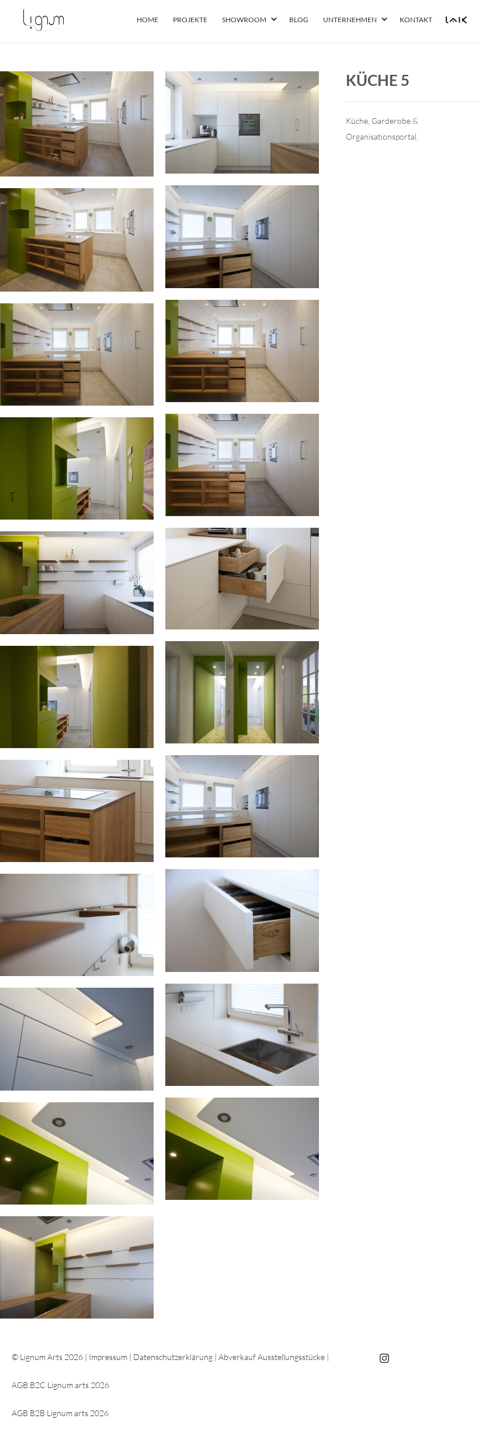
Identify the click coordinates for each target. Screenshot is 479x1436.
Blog (298, 19)
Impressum (108, 1357)
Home (147, 19)
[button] (274, 19)
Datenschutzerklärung (173, 1357)
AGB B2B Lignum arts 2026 (60, 1413)
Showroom (244, 19)
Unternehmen (350, 19)
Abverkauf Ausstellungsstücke (271, 1357)
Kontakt (416, 19)
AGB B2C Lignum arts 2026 (60, 1385)
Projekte (190, 19)
